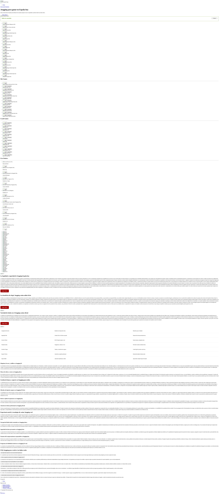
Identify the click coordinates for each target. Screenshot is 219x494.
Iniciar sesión (2, 6)
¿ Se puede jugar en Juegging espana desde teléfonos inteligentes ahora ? (13, 470)
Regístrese (7, 6)
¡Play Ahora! (4, 14)
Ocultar (214, 18)
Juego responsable (6, 487)
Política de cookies (6, 484)
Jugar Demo (10, 143)
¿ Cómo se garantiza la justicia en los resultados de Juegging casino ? (12, 457)
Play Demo (9, 86)
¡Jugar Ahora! (4, 290)
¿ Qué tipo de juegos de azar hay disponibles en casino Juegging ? (12, 461)
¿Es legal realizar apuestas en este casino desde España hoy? (11, 452)
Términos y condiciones (7, 488)
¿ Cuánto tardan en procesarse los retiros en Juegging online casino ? (12, 475)
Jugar (5, 23)
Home (4, 481)
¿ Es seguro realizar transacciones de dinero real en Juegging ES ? (12, 466)
